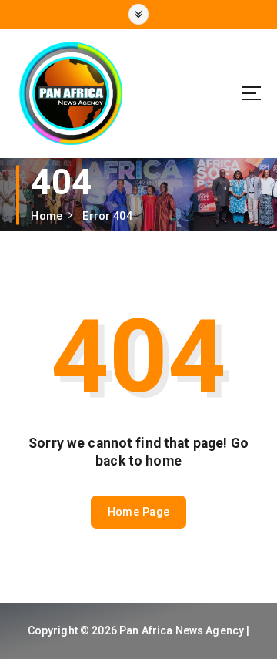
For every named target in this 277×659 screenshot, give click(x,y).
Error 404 (107, 216)
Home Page (138, 512)
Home (46, 216)
